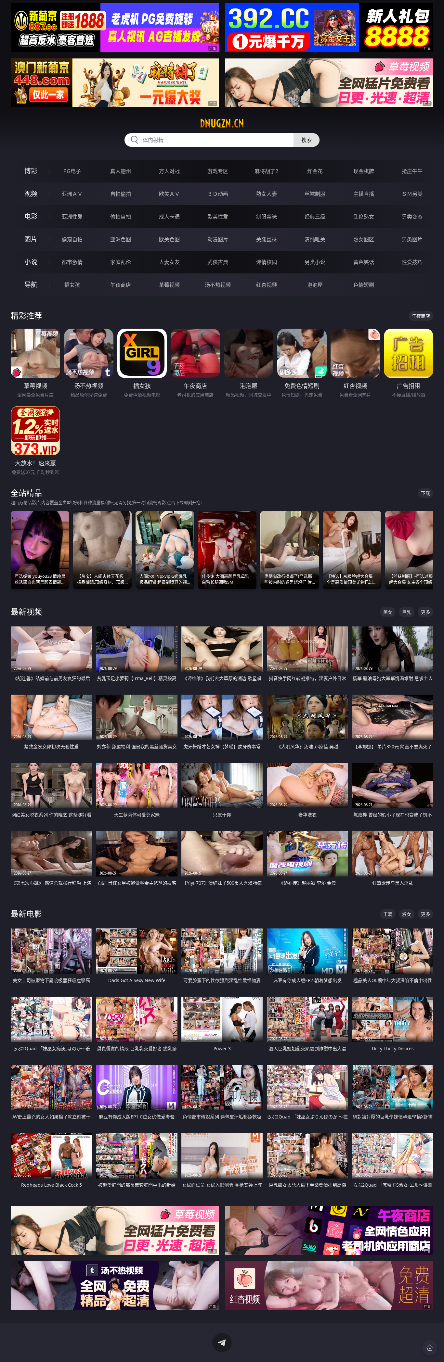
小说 (30, 262)
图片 (30, 239)
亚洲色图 (120, 239)
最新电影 (26, 913)
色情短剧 (363, 284)
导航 (30, 284)
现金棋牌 (363, 171)
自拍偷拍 (120, 193)
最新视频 (26, 611)
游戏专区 (217, 171)
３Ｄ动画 (217, 193)
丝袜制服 (315, 193)
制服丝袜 (266, 216)
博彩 (30, 171)
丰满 (387, 914)
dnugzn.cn (222, 123)
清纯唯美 (315, 239)
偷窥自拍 (72, 239)
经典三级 (315, 216)
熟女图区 (363, 239)
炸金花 (315, 171)
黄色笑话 (363, 262)
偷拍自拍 (120, 216)
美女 (387, 612)
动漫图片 (217, 239)
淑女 (406, 914)
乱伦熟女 (363, 216)
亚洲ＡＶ (72, 193)
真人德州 (120, 171)
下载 (425, 493)
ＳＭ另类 (412, 193)
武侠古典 (217, 262)
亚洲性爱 (72, 216)
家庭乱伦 (120, 262)
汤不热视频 (218, 284)
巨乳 (406, 612)
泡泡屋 (315, 284)
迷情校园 (266, 262)
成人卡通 (169, 216)
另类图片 (412, 239)
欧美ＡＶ (169, 193)
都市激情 (72, 262)
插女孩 (72, 284)
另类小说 (315, 262)
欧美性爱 (217, 216)
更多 (425, 612)
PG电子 (72, 171)
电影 (30, 216)
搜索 (306, 140)
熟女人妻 (266, 193)
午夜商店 (120, 284)
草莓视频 (169, 284)
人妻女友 (169, 262)
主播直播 (363, 193)
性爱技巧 (412, 262)
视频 (30, 193)
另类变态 (412, 216)
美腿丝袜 (266, 239)
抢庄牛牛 (412, 171)
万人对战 (169, 171)
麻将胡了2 (266, 171)
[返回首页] (429, 1348)
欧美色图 (169, 239)
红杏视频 (266, 284)
